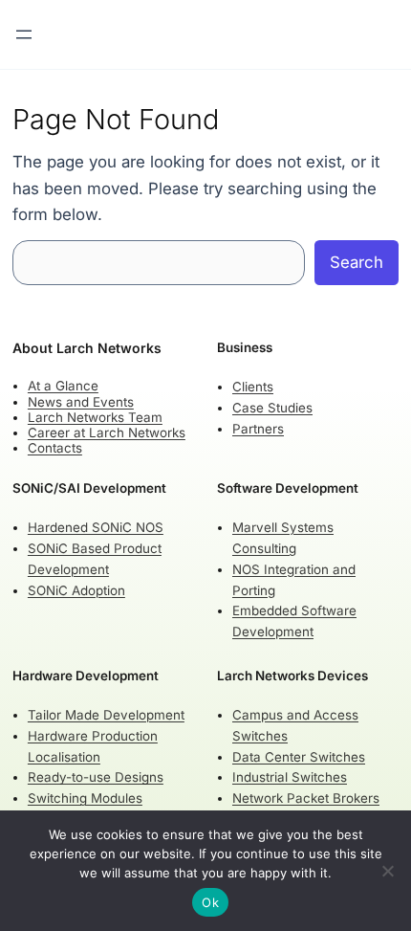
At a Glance (63, 385)
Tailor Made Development (106, 714)
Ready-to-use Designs (95, 777)
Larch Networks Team (95, 417)
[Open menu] (23, 34)
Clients (252, 386)
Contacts (55, 447)
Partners (258, 428)
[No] (387, 870)
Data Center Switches (298, 757)
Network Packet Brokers (305, 798)
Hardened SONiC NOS (95, 527)
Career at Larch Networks (106, 432)
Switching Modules (85, 798)
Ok (210, 902)
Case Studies (272, 407)
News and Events (81, 402)
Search (356, 262)
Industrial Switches (289, 777)
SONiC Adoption (76, 590)
